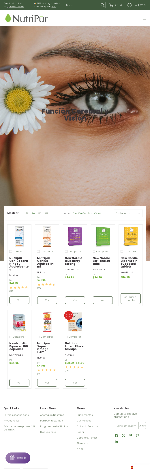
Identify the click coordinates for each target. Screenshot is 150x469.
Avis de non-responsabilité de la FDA (19, 428)
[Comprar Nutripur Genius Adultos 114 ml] (47, 236)
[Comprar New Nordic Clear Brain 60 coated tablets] (131, 236)
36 (39, 213)
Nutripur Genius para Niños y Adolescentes (19, 263)
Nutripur (14, 275)
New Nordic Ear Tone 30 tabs (101, 261)
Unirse (142, 425)
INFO (54, 6)
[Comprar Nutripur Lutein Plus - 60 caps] (75, 322)
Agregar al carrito (130, 298)
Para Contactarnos (51, 420)
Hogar (80, 432)
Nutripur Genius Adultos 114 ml (45, 262)
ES (136, 4)
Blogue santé (48, 432)
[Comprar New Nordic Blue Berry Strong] (75, 236)
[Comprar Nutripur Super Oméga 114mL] (47, 322)
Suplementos (85, 415)
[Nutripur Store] (26, 18)
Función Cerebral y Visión (87, 213)
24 (33, 213)
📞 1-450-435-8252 (15, 6)
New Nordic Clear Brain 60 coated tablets (129, 262)
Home (66, 213)
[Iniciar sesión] (129, 5)
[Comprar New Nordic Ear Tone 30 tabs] (103, 236)
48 (46, 213)
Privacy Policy (11, 420)
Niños (80, 448)
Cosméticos (84, 420)
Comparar (19, 251)
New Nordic (71, 269)
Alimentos (83, 443)
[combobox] (82, 5)
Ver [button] (19, 300)
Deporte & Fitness (87, 437)
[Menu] (144, 18)
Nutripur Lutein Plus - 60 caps (74, 346)
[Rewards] (17, 457)
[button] (116, 435)
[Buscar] (103, 5)
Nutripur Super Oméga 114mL (43, 347)
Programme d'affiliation (54, 426)
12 (27, 213)
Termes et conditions (16, 415)
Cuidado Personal (87, 426)
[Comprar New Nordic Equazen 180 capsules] (19, 322)
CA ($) (143, 4)
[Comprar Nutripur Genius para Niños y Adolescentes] (19, 236)
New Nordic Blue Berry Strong (73, 261)
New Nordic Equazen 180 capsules (18, 346)
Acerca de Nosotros (52, 415)
